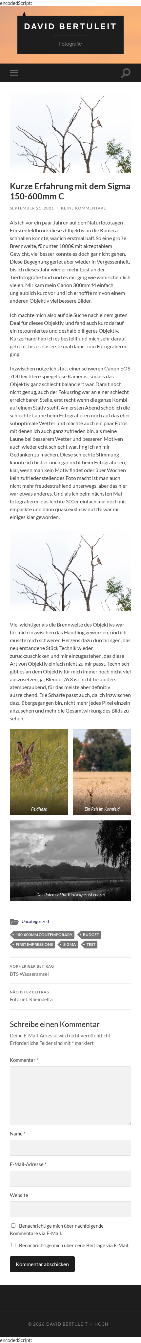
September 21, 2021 (32, 208)
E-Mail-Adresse (28, 1164)
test (91, 944)
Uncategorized (35, 921)
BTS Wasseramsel (32, 970)
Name (18, 1133)
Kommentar (24, 1060)
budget (91, 934)
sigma (69, 944)
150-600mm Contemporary (44, 934)
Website (19, 1195)
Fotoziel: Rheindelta (31, 996)
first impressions (34, 944)
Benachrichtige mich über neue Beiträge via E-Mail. (74, 1245)
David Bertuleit (70, 26)
